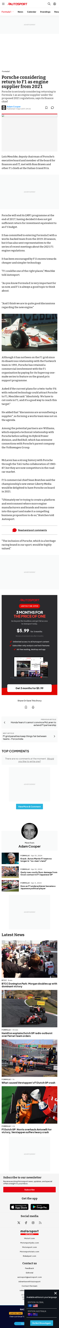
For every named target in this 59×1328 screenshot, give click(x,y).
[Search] (49, 4)
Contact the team (29, 1286)
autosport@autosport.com (29, 1277)
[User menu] (54, 4)
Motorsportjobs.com (29, 1243)
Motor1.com (29, 1238)
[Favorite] (46, 107)
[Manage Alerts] (33, 707)
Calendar (31, 11)
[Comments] (53, 107)
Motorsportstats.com (29, 1251)
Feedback (29, 1268)
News (20, 11)
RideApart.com (29, 1256)
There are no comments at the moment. (29, 760)
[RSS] (40, 1222)
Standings (45, 11)
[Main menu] (3, 4)
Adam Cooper (14, 106)
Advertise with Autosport (29, 1281)
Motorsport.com (29, 1247)
